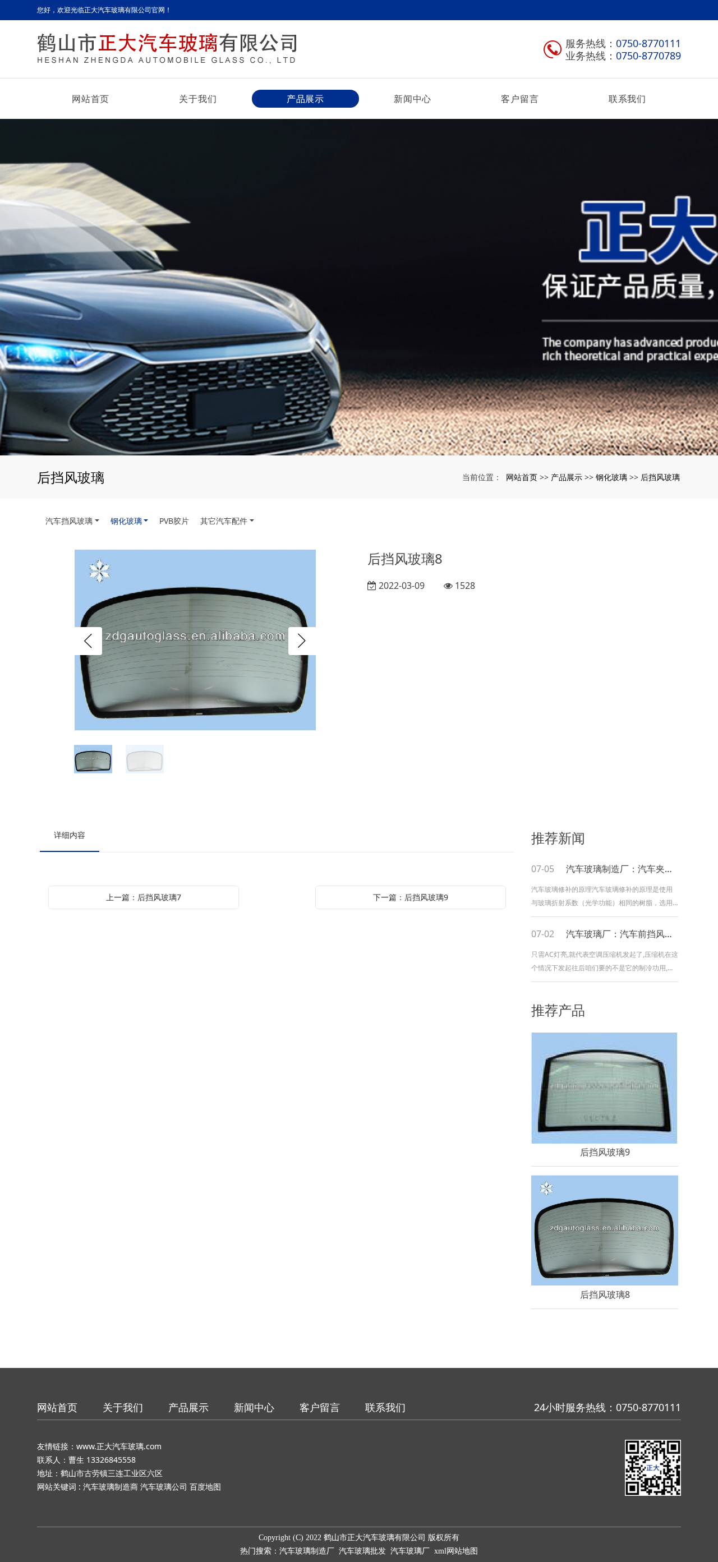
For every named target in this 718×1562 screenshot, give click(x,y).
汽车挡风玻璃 (69, 520)
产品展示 (305, 99)
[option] (195, 641)
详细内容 (69, 835)
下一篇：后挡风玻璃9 (410, 897)
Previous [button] (88, 641)
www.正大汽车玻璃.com (119, 1446)
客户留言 (519, 99)
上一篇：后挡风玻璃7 (143, 897)
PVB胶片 (174, 520)
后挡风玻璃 (660, 477)
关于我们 (198, 99)
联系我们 (627, 99)
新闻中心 (412, 99)
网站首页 (90, 99)
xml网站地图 (456, 1551)
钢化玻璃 (611, 477)
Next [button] (302, 641)
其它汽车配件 (223, 520)
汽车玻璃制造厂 (306, 1551)
